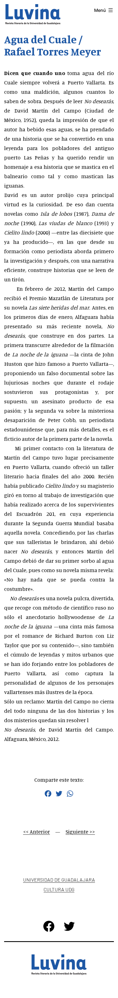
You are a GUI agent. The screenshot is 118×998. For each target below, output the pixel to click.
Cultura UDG (59, 889)
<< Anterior (36, 831)
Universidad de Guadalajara (59, 880)
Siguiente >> (80, 831)
